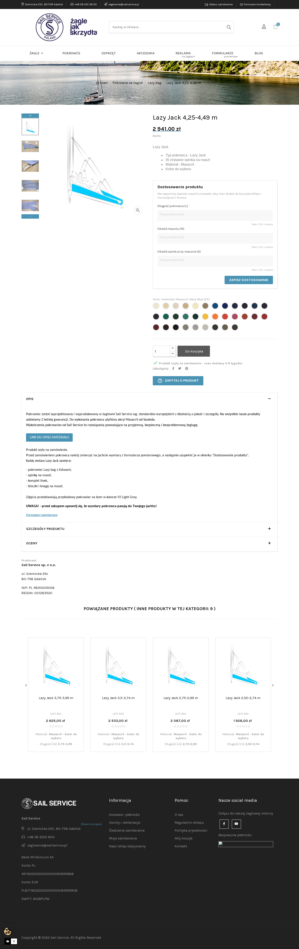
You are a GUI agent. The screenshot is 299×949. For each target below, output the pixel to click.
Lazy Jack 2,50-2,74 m (243, 698)
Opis (29, 399)
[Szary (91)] (186, 328)
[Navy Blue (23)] (225, 307)
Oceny (31, 543)
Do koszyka (193, 351)
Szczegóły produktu (45, 529)
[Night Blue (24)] (235, 307)
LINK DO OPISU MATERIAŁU (49, 437)
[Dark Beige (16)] (206, 307)
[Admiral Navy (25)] (245, 307)
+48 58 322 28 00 (86, 4)
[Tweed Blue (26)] (255, 307)
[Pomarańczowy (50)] (216, 317)
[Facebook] (224, 824)
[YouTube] (236, 824)
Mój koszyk (184, 838)
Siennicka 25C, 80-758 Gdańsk (44, 4)
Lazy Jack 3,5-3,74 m (118, 698)
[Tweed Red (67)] (156, 328)
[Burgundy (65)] (255, 317)
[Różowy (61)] (235, 317)
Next (30, 115)
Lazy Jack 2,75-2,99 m (181, 698)
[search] (228, 27)
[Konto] (264, 27)
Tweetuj (179, 368)
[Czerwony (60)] (225, 317)
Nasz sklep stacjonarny (127, 846)
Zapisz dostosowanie (248, 280)
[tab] (149, 400)
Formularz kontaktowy (257, 4)
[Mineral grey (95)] (225, 328)
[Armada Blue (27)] (265, 307)
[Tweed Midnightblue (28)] (156, 317)
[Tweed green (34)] (196, 317)
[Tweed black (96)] (235, 328)
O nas (179, 815)
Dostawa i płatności (124, 815)
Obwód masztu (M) (170, 229)
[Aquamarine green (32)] (186, 317)
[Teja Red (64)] (245, 317)
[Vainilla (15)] (196, 307)
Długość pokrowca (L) (172, 206)
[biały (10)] (156, 307)
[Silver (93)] (206, 328)
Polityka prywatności (191, 830)
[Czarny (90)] (176, 328)
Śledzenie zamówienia (126, 830)
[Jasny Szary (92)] (196, 328)
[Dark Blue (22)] (216, 307)
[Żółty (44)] (206, 317)
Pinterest (186, 368)
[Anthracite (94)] (216, 328)
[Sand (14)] (186, 307)
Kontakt (181, 846)
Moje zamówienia (123, 838)
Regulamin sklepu (189, 822)
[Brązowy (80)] (166, 328)
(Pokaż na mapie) (91, 824)
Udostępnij (173, 368)
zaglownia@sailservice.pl (123, 4)
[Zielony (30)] (166, 317)
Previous (30, 216)
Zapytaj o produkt (178, 380)
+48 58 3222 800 (41, 837)
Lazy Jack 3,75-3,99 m (56, 698)
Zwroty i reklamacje (124, 822)
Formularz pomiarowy (42, 515)
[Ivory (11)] (166, 307)
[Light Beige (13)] (176, 307)
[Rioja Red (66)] (265, 317)
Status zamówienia (221, 4)
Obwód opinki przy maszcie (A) (179, 251)
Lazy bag (56, 713)
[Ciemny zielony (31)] (176, 317)
